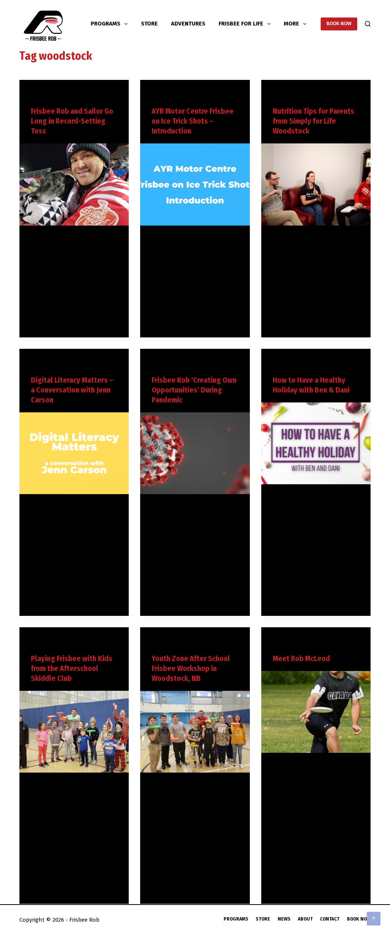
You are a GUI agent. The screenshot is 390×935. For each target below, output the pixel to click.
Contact (329, 919)
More (291, 23)
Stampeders (58, 94)
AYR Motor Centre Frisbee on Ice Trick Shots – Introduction (192, 121)
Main (36, 94)
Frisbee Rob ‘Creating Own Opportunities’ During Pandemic (194, 389)
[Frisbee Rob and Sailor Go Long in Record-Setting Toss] (74, 184)
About (305, 919)
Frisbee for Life (241, 23)
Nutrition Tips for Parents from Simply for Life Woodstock (313, 121)
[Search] (368, 24)
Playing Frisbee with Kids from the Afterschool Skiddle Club (71, 668)
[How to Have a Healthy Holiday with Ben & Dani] (316, 443)
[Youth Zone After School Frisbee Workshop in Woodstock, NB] (194, 732)
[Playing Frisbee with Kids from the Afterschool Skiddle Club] (74, 732)
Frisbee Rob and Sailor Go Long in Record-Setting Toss (72, 121)
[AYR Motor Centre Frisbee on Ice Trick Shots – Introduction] (194, 184)
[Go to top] (373, 918)
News (284, 919)
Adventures (188, 23)
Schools (175, 642)
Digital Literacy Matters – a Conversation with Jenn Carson (72, 389)
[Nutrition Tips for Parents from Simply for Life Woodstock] (316, 184)
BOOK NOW (339, 23)
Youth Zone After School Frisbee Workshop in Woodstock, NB (191, 668)
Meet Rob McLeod (301, 658)
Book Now (359, 919)
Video (80, 94)
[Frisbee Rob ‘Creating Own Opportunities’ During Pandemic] (194, 453)
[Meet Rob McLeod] (316, 712)
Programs (105, 23)
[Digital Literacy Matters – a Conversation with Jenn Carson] (74, 453)
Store (149, 23)
